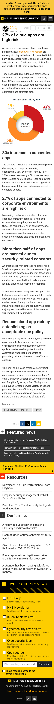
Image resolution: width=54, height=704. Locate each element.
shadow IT (26, 410)
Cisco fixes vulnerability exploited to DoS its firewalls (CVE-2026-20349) (26, 547)
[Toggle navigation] (50, 18)
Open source (15, 652)
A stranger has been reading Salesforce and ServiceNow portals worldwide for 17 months (26, 569)
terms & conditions (16, 673)
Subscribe (44, 664)
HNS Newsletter (18, 607)
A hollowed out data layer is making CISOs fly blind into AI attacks (23, 526)
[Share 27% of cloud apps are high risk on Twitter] (38, 27)
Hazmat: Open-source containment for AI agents (24, 448)
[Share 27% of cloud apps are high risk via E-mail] (49, 27)
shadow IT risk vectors (30, 51)
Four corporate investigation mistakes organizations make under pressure (24, 557)
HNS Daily (14, 598)
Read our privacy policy (17, 691)
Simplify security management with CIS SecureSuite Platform (26, 496)
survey (37, 410)
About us (33, 691)
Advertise (43, 691)
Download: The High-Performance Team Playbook (24, 467)
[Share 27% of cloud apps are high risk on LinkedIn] (43, 27)
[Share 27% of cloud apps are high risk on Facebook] (33, 27)
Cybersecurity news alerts (24, 629)
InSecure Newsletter (20, 617)
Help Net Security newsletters (22, 3)
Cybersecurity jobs (19, 640)
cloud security (10, 410)
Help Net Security (14, 27)
